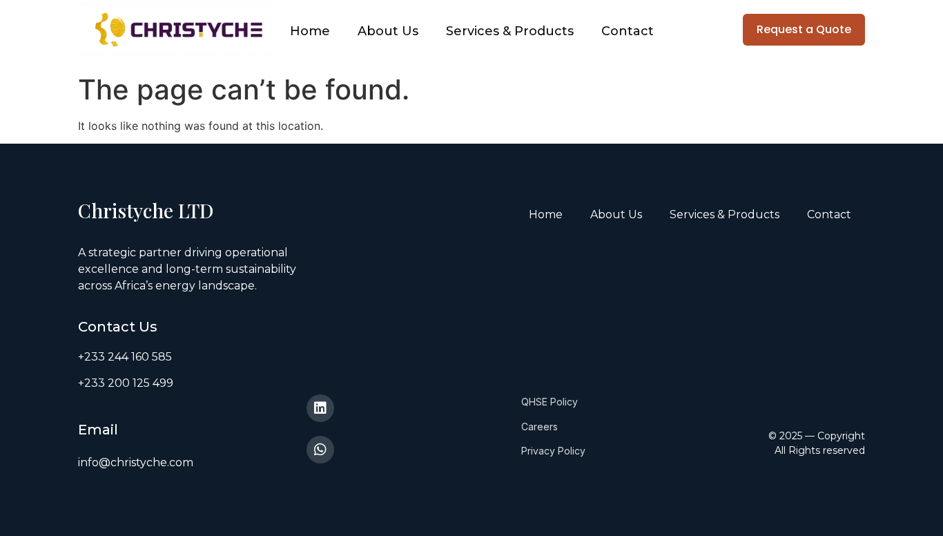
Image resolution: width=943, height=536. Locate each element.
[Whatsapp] (320, 449)
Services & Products (510, 31)
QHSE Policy (549, 402)
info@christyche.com (135, 462)
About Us (388, 31)
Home (310, 31)
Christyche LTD (148, 210)
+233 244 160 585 (125, 356)
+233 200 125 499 (125, 383)
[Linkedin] (320, 408)
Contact (627, 31)
